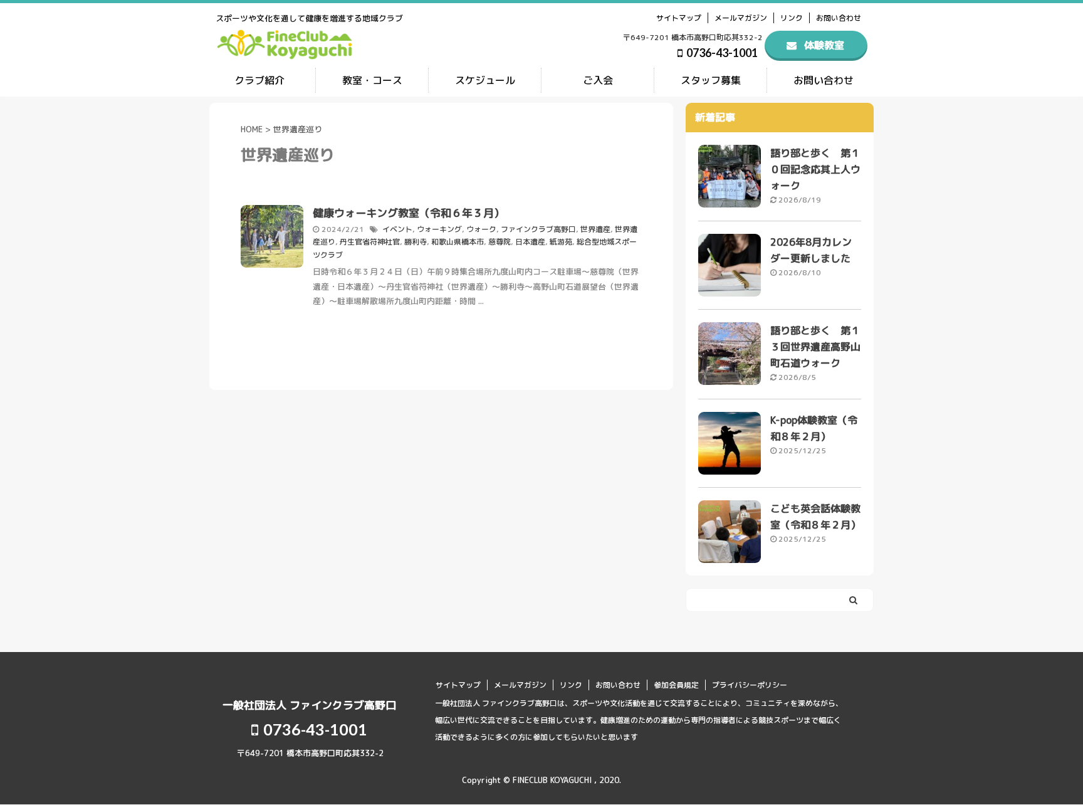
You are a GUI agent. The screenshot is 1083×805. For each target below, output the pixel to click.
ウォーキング (439, 229)
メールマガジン (740, 18)
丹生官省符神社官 (370, 241)
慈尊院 (499, 241)
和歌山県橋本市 (457, 241)
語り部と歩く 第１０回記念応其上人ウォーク (815, 169)
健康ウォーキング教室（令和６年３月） (409, 213)
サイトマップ (678, 18)
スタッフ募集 (711, 80)
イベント (397, 229)
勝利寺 (415, 241)
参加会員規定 (676, 685)
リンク (791, 18)
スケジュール (485, 80)
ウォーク (481, 229)
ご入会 (598, 80)
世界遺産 (595, 229)
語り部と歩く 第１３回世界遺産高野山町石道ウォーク (815, 347)
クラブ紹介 (259, 80)
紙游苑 (561, 241)
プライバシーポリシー (749, 685)
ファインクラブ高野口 (538, 229)
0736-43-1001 (721, 53)
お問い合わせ (838, 18)
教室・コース (372, 80)
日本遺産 (530, 241)
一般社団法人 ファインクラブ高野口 (309, 705)
